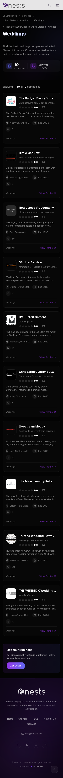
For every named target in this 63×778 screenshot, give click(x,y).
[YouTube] (36, 745)
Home (10, 718)
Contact (31, 723)
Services (26, 15)
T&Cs (35, 718)
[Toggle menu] (57, 5)
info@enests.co (33, 733)
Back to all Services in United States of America (31, 26)
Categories (11, 15)
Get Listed (15, 665)
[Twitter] (27, 745)
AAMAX (40, 766)
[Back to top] (54, 769)
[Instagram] (45, 745)
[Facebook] (18, 745)
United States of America (15, 20)
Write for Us (49, 718)
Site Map (22, 718)
